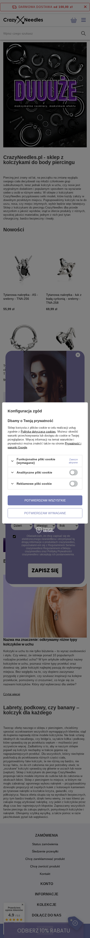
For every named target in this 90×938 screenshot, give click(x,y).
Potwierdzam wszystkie (45, 500)
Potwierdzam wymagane (45, 513)
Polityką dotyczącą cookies (38, 431)
